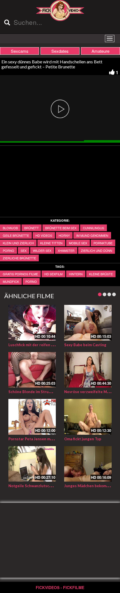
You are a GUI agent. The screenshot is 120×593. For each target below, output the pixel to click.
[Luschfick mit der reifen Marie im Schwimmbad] (32, 323)
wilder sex (42, 250)
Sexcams (19, 51)
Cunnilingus (93, 228)
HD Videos (43, 235)
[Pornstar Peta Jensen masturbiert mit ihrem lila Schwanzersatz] (32, 417)
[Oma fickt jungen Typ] (88, 417)
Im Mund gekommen (92, 235)
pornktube (102, 243)
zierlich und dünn (96, 250)
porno (8, 250)
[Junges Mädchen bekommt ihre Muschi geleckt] (88, 464)
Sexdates (60, 51)
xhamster (66, 250)
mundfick (11, 281)
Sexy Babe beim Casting (85, 345)
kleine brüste (101, 274)
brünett (31, 228)
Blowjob (10, 228)
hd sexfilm (53, 274)
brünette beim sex (60, 228)
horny (64, 235)
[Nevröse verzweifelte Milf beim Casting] (88, 370)
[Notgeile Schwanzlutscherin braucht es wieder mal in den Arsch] (32, 464)
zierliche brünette (19, 258)
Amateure (100, 51)
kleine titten (51, 243)
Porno (31, 281)
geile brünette (16, 235)
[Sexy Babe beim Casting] (88, 323)
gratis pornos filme (20, 274)
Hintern (76, 274)
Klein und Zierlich (18, 243)
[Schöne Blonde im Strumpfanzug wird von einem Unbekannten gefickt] (32, 370)
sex (24, 250)
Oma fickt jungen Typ (82, 439)
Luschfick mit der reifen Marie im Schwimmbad (49, 345)
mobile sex (78, 243)
